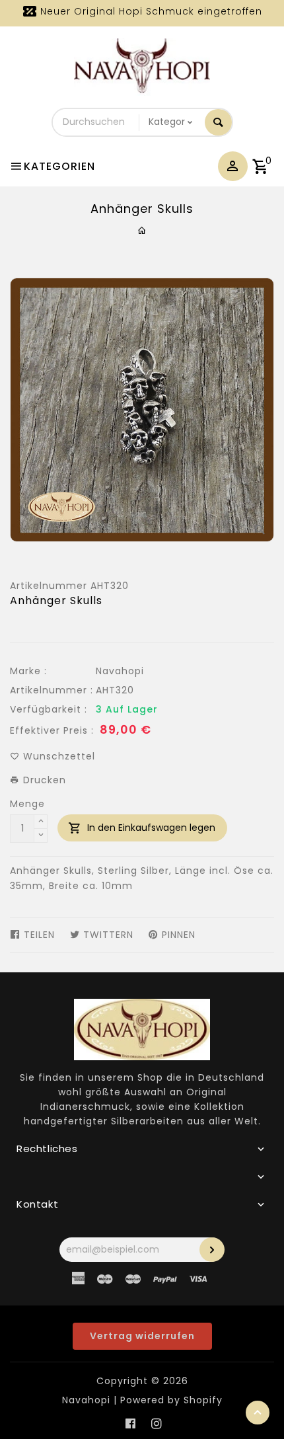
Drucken (43, 780)
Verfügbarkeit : (48, 709)
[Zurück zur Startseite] (142, 230)
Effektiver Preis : (52, 730)
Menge (27, 803)
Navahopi (120, 671)
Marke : (28, 671)
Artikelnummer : (51, 690)
